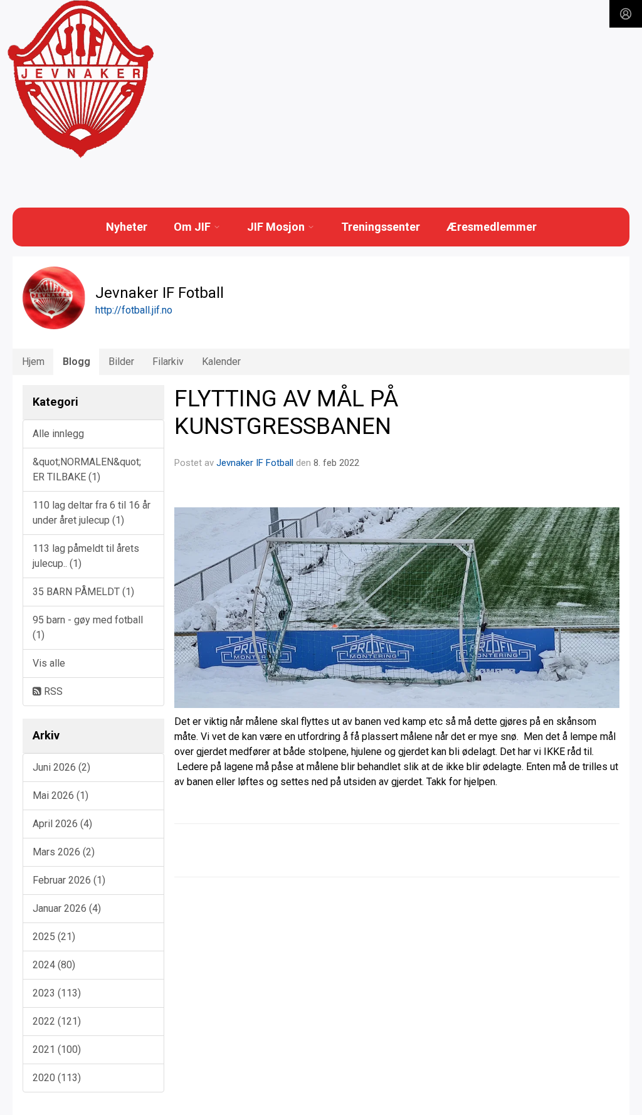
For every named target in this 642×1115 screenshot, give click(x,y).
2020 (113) (57, 1078)
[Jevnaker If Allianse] (81, 79)
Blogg (76, 361)
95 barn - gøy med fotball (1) (88, 627)
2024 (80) (54, 965)
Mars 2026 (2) (64, 852)
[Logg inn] (625, 14)
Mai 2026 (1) (60, 795)
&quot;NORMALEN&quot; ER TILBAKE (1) (87, 469)
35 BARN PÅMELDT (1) (83, 592)
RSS (52, 691)
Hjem (33, 361)
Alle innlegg (58, 434)
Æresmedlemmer (491, 226)
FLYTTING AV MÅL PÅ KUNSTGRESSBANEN (286, 412)
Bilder (121, 361)
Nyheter (126, 226)
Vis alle (49, 663)
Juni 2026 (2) (61, 767)
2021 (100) (57, 1049)
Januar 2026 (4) (67, 908)
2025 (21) (54, 937)
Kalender (221, 361)
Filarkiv (168, 361)
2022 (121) (57, 1021)
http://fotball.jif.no (133, 310)
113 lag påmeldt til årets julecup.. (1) (86, 555)
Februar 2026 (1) (69, 880)
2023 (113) (57, 993)
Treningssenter (380, 226)
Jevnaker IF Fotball (254, 462)
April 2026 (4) (62, 824)
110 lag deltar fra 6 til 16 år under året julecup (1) (91, 512)
